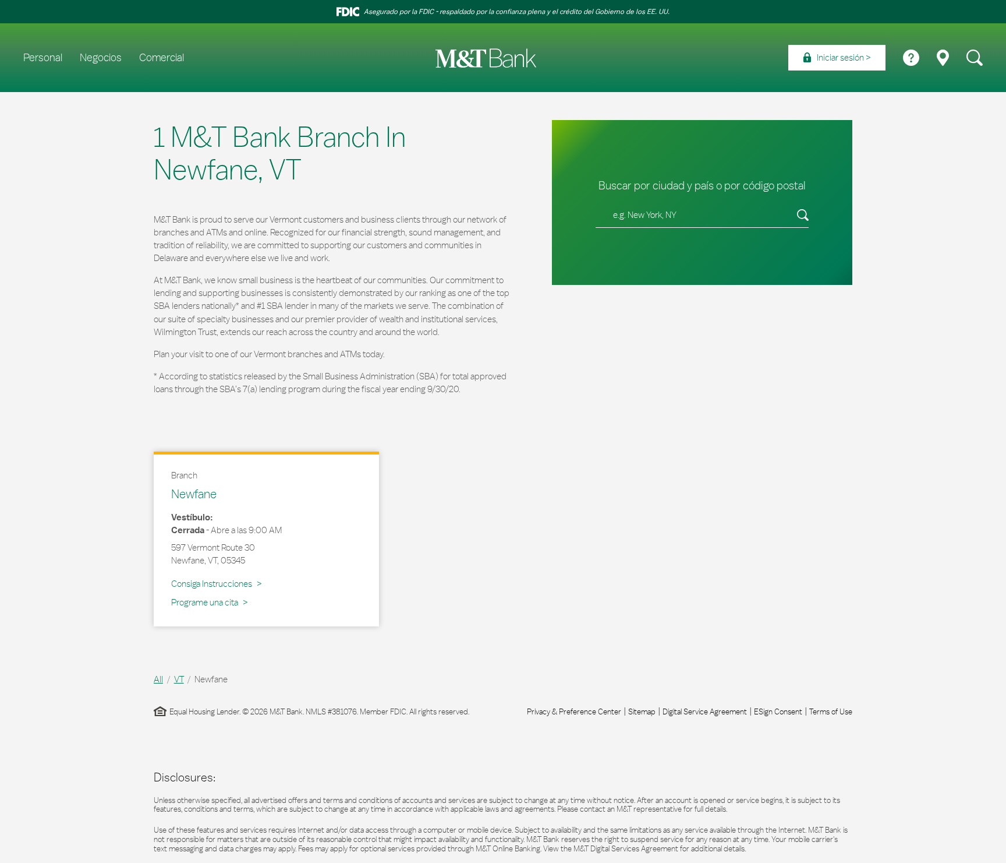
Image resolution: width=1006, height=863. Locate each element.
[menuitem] (836, 58)
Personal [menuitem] (42, 57)
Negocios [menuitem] (101, 57)
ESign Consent (778, 711)
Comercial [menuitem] (161, 57)
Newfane (194, 493)
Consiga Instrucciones (213, 583)
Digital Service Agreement (705, 711)
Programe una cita (204, 602)
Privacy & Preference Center (574, 711)
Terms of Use (830, 711)
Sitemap (642, 711)
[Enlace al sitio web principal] (486, 58)
